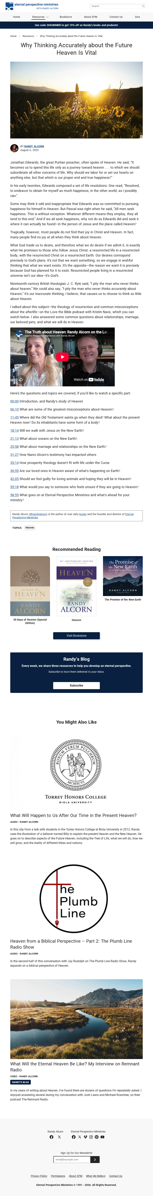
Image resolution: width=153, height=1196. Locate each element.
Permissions (58, 1175)
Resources (28, 36)
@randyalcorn (38, 514)
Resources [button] (38, 16)
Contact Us (116, 16)
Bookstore (66, 16)
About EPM (90, 16)
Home (16, 16)
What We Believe (95, 1175)
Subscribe (76, 685)
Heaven (30, 527)
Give (137, 16)
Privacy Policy (39, 1175)
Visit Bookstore (76, 635)
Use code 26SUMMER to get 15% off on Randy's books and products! (76, 25)
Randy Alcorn (34, 146)
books (82, 514)
